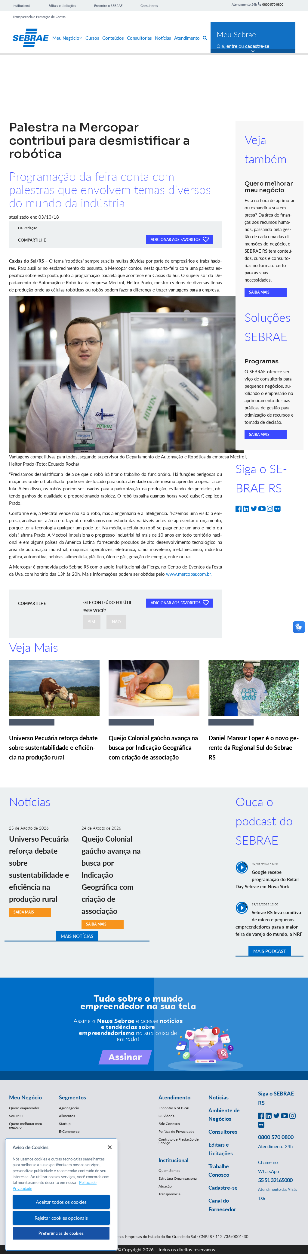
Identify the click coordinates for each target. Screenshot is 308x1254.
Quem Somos (169, 1170)
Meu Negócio (65, 38)
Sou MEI (16, 1116)
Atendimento (187, 38)
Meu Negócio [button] (25, 1097)
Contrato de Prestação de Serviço (179, 1141)
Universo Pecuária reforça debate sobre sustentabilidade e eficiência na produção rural (53, 747)
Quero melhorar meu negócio (25, 1125)
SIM (91, 621)
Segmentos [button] (72, 1097)
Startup (65, 1123)
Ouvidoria (166, 1116)
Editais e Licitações (62, 6)
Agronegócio (69, 1108)
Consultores (149, 6)
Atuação (165, 1186)
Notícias (163, 38)
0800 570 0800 (272, 4)
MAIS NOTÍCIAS (77, 936)
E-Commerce (69, 1131)
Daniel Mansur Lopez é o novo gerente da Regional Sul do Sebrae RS (253, 747)
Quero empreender (24, 1108)
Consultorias (139, 38)
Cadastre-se (223, 1187)
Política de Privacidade (176, 1131)
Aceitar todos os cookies (61, 1202)
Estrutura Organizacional (178, 1178)
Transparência (169, 1194)
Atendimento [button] (174, 1097)
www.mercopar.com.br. (189, 574)
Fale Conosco (169, 1123)
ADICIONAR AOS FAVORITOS (176, 239)
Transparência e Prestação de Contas (39, 17)
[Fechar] (109, 1147)
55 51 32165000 (275, 1180)
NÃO (116, 621)
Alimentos (67, 1116)
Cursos (92, 38)
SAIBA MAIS (259, 292)
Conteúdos (113, 38)
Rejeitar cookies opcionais (61, 1218)
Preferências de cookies (61, 1233)
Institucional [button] (173, 1160)
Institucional (21, 6)
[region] (61, 1194)
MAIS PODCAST (269, 951)
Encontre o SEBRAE (108, 6)
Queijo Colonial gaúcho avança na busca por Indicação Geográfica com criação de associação (153, 747)
